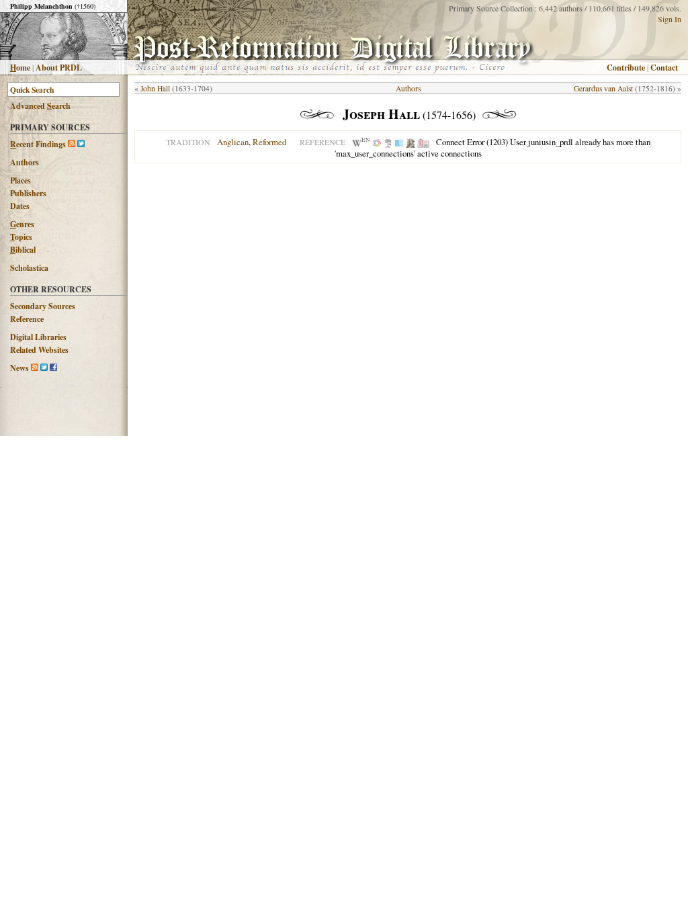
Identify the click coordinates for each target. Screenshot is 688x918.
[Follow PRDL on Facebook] (53, 368)
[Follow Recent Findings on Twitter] (81, 144)
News (19, 368)
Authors (24, 162)
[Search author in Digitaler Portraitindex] (410, 142)
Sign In (669, 18)
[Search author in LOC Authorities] (399, 142)
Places (20, 180)
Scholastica (29, 268)
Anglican (233, 142)
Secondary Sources (42, 306)
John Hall (155, 88)
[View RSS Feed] (71, 144)
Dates (20, 206)
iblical (23, 249)
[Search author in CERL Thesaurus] (388, 142)
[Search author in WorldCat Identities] (377, 142)
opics (21, 237)
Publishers (28, 193)
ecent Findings (38, 144)
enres (22, 224)
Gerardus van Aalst (603, 88)
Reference (27, 319)
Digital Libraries (38, 337)
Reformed (269, 142)
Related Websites (39, 350)
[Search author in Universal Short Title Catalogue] (423, 142)
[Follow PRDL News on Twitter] (44, 368)
